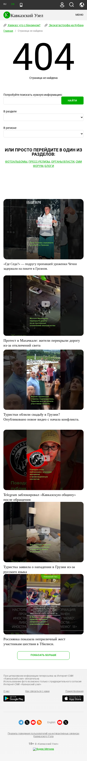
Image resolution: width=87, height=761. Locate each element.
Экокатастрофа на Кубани (66, 25)
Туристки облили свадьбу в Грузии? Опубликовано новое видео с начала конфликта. (41, 417)
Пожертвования (74, 691)
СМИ (79, 161)
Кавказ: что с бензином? (23, 25)
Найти (72, 100)
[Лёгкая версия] (21, 5)
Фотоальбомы (16, 161)
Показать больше (43, 655)
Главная (8, 30)
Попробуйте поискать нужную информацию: (32, 94)
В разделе (10, 111)
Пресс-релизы (39, 161)
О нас (6, 691)
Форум (38, 165)
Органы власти (62, 161)
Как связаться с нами (37, 691)
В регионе (9, 127)
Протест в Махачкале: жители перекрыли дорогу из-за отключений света (41, 343)
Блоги (49, 165)
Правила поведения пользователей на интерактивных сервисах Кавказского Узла (43, 735)
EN (12, 4)
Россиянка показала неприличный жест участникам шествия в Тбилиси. (34, 641)
